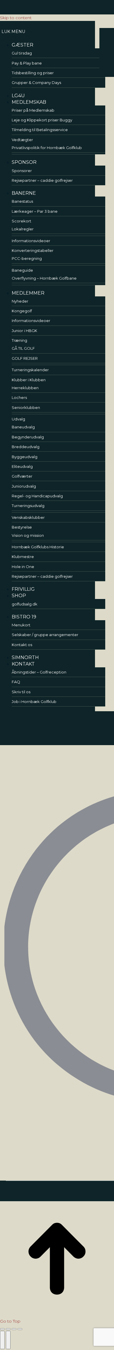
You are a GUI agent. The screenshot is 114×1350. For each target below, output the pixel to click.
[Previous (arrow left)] (2, 1340)
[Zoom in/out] (20, 1329)
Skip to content (16, 17)
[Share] (8, 1329)
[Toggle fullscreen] (14, 1329)
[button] (47, 31)
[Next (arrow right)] (8, 1340)
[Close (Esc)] (2, 1329)
